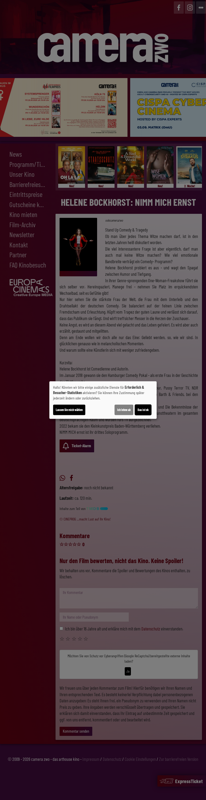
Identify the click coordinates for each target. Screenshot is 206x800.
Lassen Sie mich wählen (69, 410)
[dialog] (103, 400)
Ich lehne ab (124, 410)
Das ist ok (143, 410)
